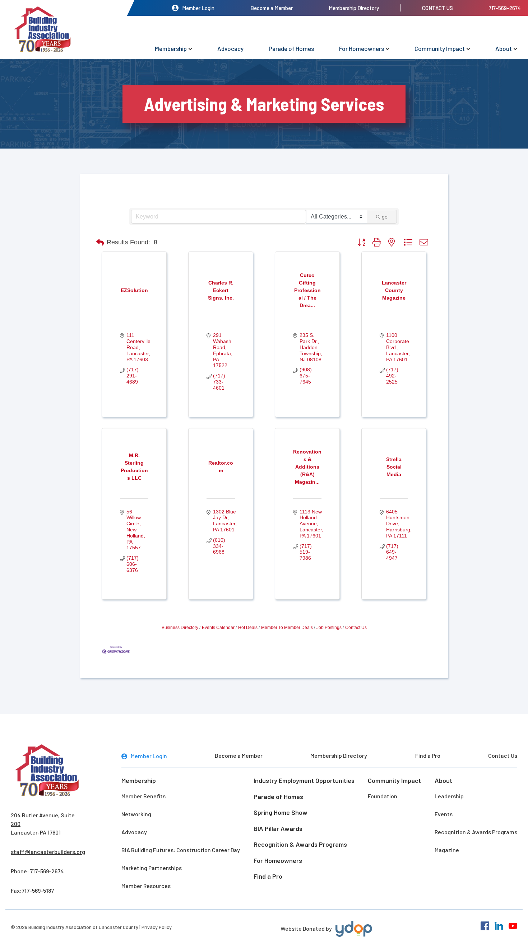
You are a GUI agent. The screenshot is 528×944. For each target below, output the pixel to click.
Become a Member (271, 8)
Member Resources (146, 885)
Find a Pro (427, 755)
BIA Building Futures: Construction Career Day (180, 849)
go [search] (385, 217)
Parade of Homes (291, 48)
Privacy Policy (157, 927)
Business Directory (180, 627)
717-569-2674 (505, 8)
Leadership (449, 796)
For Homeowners (361, 48)
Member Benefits (143, 796)
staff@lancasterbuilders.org (48, 851)
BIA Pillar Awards (278, 828)
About (503, 48)
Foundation (382, 796)
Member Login (198, 8)
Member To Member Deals (287, 627)
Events (444, 814)
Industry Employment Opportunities (304, 780)
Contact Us (437, 8)
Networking (136, 814)
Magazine (447, 849)
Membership (171, 48)
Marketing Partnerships (151, 867)
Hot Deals (248, 627)
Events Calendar (218, 627)
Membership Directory (354, 8)
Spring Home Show (280, 812)
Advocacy (230, 48)
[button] (100, 242)
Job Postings (329, 627)
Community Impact (439, 48)
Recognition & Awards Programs (300, 844)
